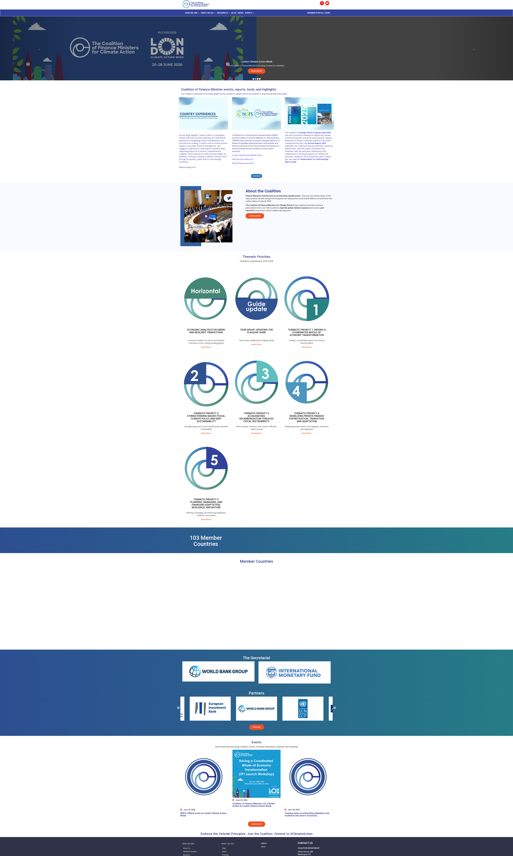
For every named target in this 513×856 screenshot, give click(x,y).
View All (256, 727)
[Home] (195, 4)
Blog (233, 12)
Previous (178, 708)
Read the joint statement (242, 159)
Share (224, 851)
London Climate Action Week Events (247, 155)
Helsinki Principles (190, 851)
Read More (256, 71)
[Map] (256, 608)
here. (194, 167)
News (240, 12)
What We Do (207, 12)
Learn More (255, 216)
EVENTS (264, 843)
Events (248, 12)
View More (256, 176)
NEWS (263, 847)
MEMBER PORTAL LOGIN (318, 12)
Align (224, 848)
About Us (186, 848)
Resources (222, 12)
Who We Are (191, 12)
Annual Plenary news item (243, 163)
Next (334, 708)
